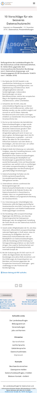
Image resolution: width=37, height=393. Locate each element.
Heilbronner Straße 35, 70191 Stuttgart (18, 392)
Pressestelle (17, 27)
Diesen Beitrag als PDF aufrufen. (15, 272)
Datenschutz (13, 29)
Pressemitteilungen (26, 29)
